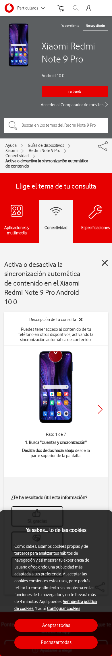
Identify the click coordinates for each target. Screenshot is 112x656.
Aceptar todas (56, 625)
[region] (56, 583)
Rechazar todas (56, 642)
